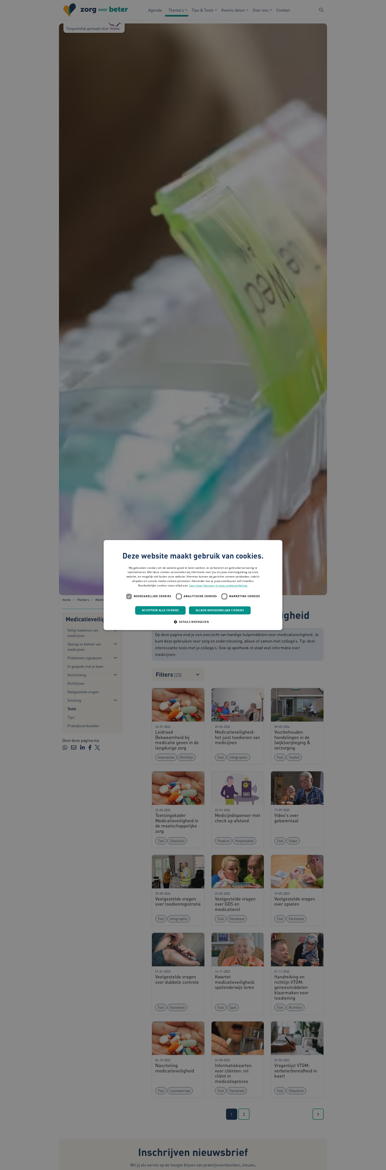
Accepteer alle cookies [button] (160, 610)
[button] (193, 621)
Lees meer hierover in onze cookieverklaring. (218, 585)
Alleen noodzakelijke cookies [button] (220, 610)
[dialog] (193, 585)
